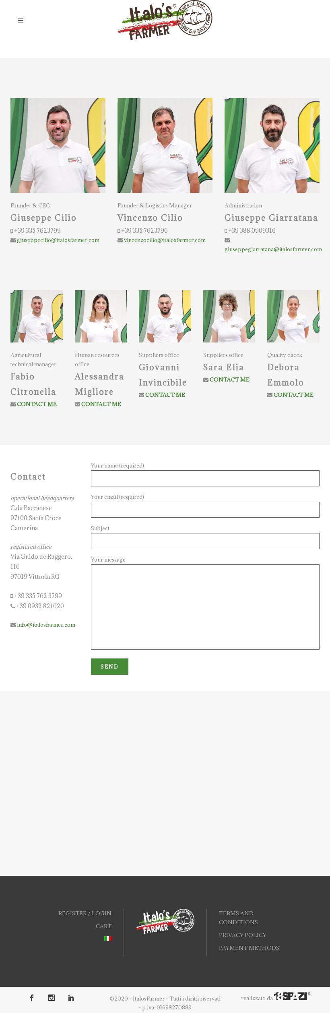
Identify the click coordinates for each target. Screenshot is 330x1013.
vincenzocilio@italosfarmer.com (164, 240)
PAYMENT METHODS (249, 947)
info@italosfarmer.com (45, 624)
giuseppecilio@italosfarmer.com (57, 240)
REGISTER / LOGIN (84, 913)
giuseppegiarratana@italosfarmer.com (273, 249)
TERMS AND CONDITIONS (238, 918)
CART (103, 926)
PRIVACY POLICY (242, 935)
